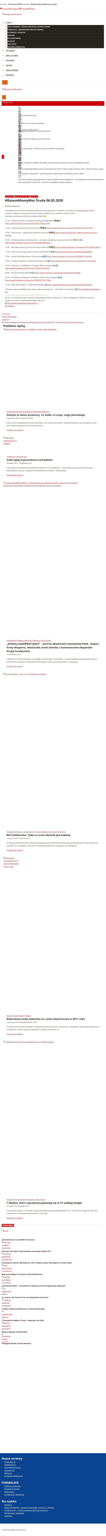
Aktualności (9, 196)
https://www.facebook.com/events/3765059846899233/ (28, 243)
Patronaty (11, 35)
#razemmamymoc (12, 206)
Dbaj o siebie (12, 55)
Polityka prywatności (12, 1486)
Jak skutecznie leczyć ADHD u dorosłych (18, 1240)
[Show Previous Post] (2, 157)
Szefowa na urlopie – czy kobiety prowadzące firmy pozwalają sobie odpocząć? (34, 1286)
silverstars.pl (9, 1470)
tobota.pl (8, 1473)
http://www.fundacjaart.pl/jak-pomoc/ (23, 303)
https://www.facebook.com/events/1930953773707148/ (28, 280)
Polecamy (34, 196)
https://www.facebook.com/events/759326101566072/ (27, 268)
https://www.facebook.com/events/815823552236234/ (70, 284)
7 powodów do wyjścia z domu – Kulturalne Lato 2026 (23, 1320)
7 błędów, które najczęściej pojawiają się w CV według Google (44, 1202)
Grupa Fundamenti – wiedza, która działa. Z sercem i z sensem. (28, 26)
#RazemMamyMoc (9, 315)
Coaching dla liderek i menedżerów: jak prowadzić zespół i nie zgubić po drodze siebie (37, 1263)
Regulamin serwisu (14, 38)
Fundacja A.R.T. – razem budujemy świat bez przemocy (25, 29)
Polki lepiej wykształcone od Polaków (30, 460)
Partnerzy (8, 1505)
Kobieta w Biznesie (24, 640)
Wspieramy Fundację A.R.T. (16, 47)
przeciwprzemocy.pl (12, 1467)
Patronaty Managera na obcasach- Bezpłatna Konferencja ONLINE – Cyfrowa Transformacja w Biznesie (42, 321)
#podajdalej (9, 306)
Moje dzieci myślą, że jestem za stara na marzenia (22, 1274)
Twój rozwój (12, 70)
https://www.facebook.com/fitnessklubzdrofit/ (73, 252)
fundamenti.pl (10, 1465)
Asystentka (21, 1199)
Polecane (45, 411)
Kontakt (10, 75)
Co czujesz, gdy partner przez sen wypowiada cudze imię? (25, 1297)
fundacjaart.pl (9, 1462)
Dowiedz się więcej (15, 430)
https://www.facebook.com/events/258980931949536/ (69, 256)
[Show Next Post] (3, 157)
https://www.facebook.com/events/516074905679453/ (78, 247)
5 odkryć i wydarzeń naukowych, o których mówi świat (23, 1309)
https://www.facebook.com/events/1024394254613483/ (58, 273)
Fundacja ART (82, 210)
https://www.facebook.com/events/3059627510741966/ (70, 228)
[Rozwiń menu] (4, 97)
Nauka (9, 65)
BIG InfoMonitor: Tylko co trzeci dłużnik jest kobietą (38, 835)
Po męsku (10, 50)
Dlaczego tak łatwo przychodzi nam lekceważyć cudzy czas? (26, 1251)
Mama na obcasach (22, 196)
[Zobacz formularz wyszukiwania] (5, 82)
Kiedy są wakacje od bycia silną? (15, 1332)
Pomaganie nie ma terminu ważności (16, 1344)
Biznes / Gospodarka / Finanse (29, 832)
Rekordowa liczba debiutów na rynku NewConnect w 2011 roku (46, 1019)
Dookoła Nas (22, 456)
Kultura (10, 60)
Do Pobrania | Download (16, 32)
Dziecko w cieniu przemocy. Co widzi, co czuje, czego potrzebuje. (46, 415)
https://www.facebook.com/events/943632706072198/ (27, 223)
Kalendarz (11, 41)
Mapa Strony (11, 44)
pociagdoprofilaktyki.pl (13, 1476)
